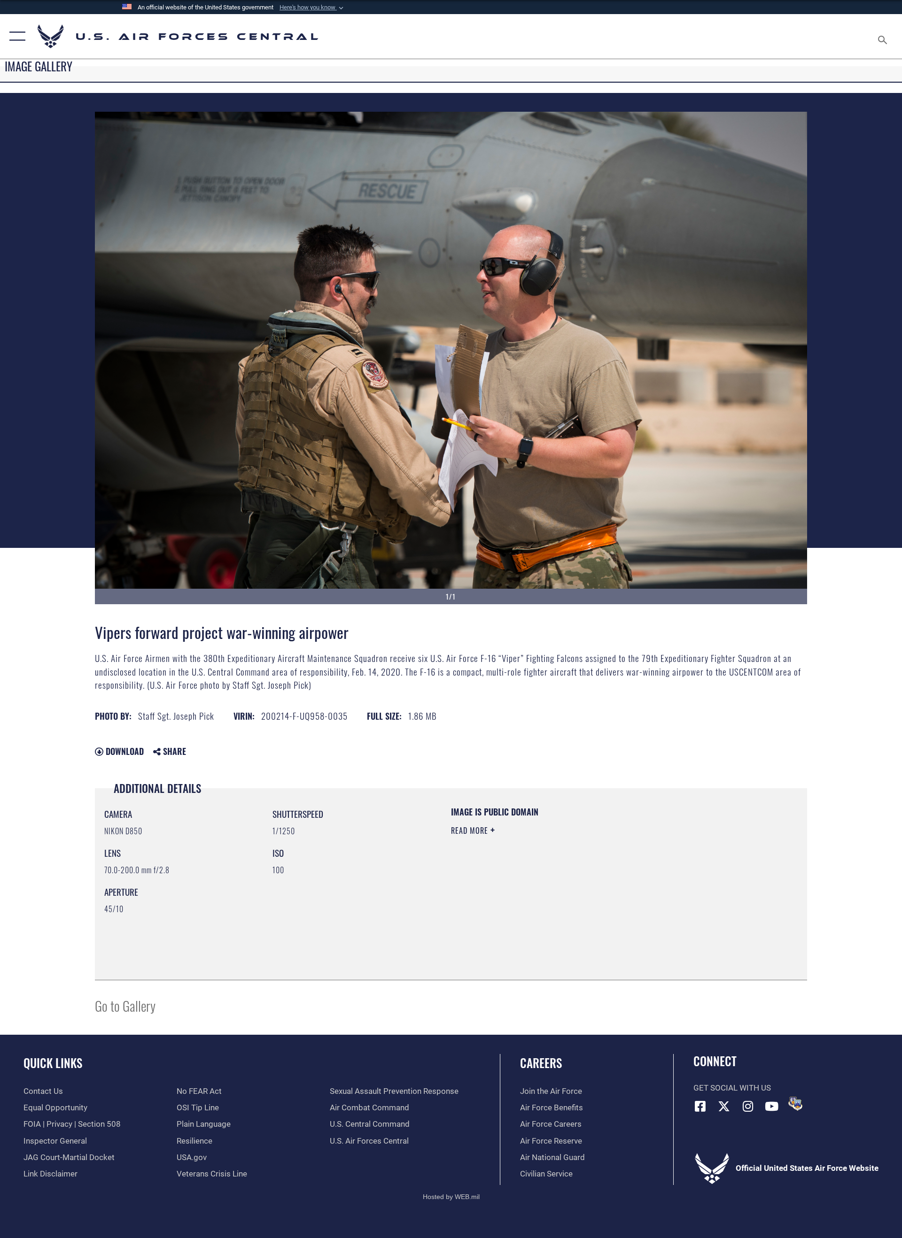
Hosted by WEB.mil (451, 1196)
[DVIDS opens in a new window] (795, 1104)
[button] (312, 7)
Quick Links (52, 1062)
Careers (541, 1062)
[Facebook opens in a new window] (700, 1106)
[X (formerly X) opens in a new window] (724, 1106)
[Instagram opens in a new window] (748, 1106)
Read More (470, 830)
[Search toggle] (883, 36)
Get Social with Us (732, 1088)
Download (123, 751)
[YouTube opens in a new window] (772, 1106)
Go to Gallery (125, 1005)
